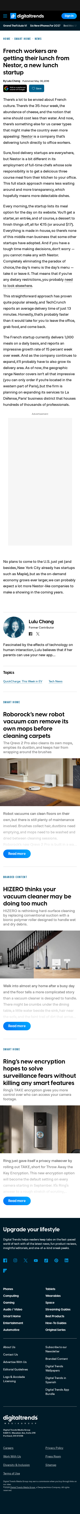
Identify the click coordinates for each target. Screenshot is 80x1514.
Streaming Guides (57, 1309)
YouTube (36, 1260)
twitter (37, 634)
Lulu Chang (13, 81)
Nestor (27, 136)
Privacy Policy (54, 1448)
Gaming (9, 1303)
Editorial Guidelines (15, 1369)
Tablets (50, 1289)
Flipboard (5, 1271)
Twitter (26, 1260)
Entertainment (13, 1323)
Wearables (53, 1296)
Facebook (5, 1260)
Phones (8, 1289)
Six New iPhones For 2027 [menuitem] (45, 26)
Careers (8, 1448)
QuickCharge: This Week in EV (22, 681)
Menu (5, 16)
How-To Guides (55, 1323)
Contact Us (10, 1354)
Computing (11, 1296)
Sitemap (50, 1465)
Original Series (55, 1330)
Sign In (69, 16)
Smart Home (12, 1316)
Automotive (11, 1330)
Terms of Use (11, 1473)
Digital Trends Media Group (22, 1487)
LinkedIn (66, 1260)
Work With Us (12, 1456)
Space (49, 1303)
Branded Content (56, 1358)
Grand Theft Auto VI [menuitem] (15, 26)
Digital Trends (22, 20)
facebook (30, 634)
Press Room (53, 1456)
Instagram (15, 1260)
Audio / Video (12, 1309)
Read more (17, 853)
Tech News (56, 681)
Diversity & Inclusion (16, 1465)
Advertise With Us (15, 1362)
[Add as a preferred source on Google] (15, 88)
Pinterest (56, 1260)
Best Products (54, 1316)
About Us (9, 1347)
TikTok (46, 1260)
